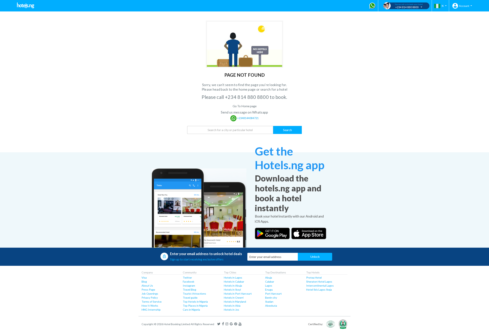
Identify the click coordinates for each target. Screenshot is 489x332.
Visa (144, 277)
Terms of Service (152, 301)
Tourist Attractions (194, 293)
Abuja (268, 277)
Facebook (188, 281)
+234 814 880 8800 (247, 97)
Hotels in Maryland (235, 301)
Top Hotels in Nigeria (195, 301)
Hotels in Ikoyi (232, 289)
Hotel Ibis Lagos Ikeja (319, 289)
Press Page (148, 289)
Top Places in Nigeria (195, 305)
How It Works (150, 305)
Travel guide (190, 297)
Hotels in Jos (231, 309)
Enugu (269, 289)
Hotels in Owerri (234, 297)
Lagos (268, 285)
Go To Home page (245, 106)
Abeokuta (271, 305)
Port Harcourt (273, 293)
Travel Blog (189, 289)
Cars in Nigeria (191, 309)
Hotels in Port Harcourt (238, 293)
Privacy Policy (150, 297)
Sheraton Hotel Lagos (319, 281)
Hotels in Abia (232, 305)
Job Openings (150, 293)
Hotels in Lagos (233, 277)
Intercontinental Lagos (320, 285)
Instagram (189, 285)
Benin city (271, 297)
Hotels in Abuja (233, 285)
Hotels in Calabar (234, 281)
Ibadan (269, 301)
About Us (147, 285)
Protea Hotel (314, 277)
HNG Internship (151, 309)
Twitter (187, 277)
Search (287, 130)
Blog (144, 281)
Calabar (269, 281)
